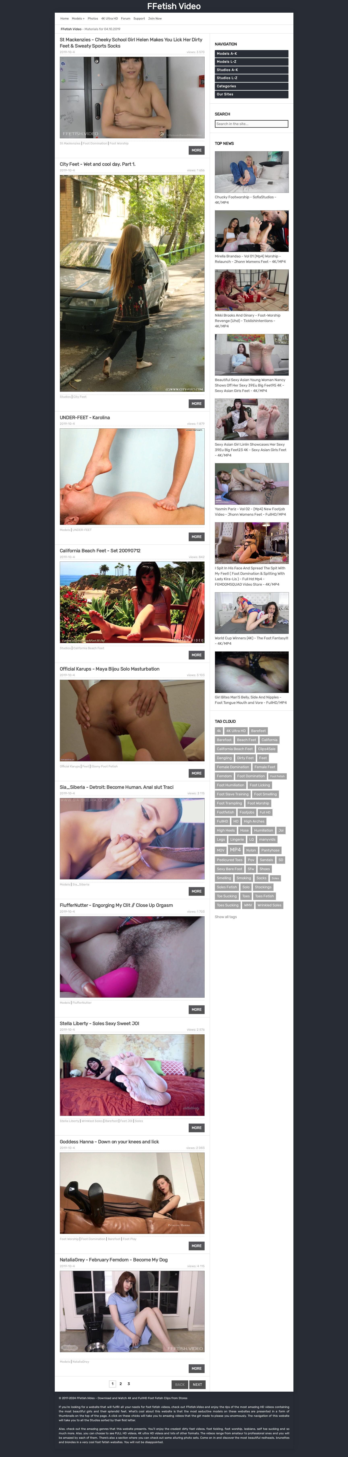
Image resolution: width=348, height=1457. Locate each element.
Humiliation (263, 830)
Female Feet (265, 767)
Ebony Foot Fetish (104, 766)
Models (65, 530)
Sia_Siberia (80, 884)
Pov (251, 860)
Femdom (224, 776)
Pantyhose (270, 850)
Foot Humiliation (230, 785)
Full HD (265, 812)
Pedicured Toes (229, 860)
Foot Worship (119, 143)
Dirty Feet (245, 758)
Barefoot (111, 1121)
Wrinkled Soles (92, 1121)
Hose (244, 830)
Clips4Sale (267, 749)
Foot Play (129, 1239)
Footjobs (247, 812)
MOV (221, 850)
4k (219, 731)
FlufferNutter (82, 1003)
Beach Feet (246, 740)
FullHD (222, 821)
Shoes (265, 869)
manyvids (267, 839)
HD (235, 821)
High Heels (226, 830)
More (197, 150)
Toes (246, 896)
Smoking (244, 878)
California (270, 740)
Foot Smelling (265, 794)
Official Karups (70, 766)
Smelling (224, 878)
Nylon (251, 850)
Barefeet (258, 731)
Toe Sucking (227, 896)
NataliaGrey (80, 1361)
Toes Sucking (228, 905)
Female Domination (233, 767)
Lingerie (237, 839)
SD (281, 860)
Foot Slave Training (233, 794)
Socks (261, 878)
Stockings (263, 887)
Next (197, 1384)
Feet (85, 766)
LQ (251, 839)
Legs (221, 839)
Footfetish (225, 812)
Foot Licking (260, 785)
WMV (248, 905)
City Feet (79, 397)
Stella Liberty (69, 1121)
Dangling (224, 758)
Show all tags (226, 917)
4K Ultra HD (236, 731)
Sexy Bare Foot (229, 869)
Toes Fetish (264, 896)
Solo (246, 887)
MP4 (235, 850)
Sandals (266, 860)
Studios (65, 397)
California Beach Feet (88, 648)
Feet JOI (126, 1121)
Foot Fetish (277, 776)
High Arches (254, 821)
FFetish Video (174, 6)
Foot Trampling (229, 803)
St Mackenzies (70, 143)
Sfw (251, 869)
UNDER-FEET (82, 530)
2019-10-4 (67, 52)
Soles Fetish (227, 887)
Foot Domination (95, 143)
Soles (139, 1121)
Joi (281, 830)
